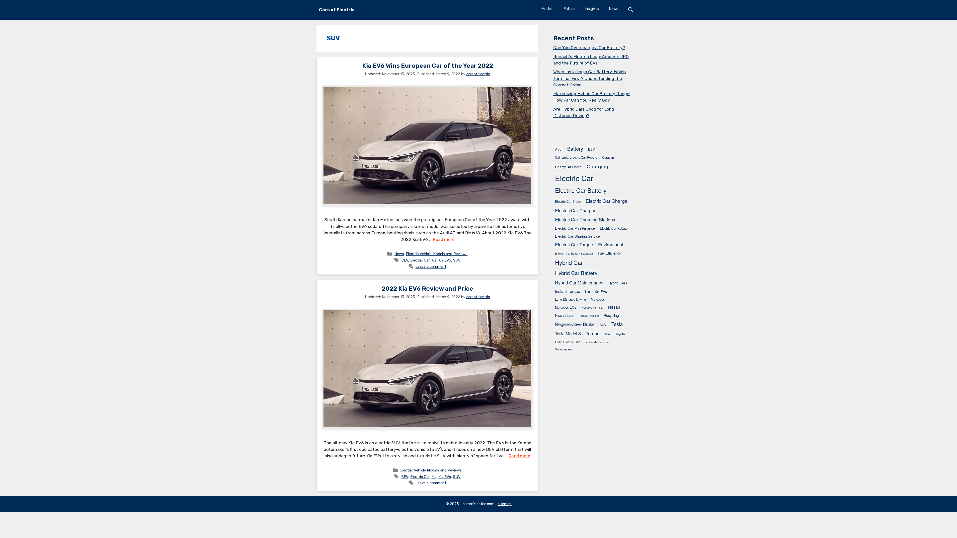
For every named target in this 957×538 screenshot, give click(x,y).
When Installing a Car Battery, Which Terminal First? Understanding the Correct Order (589, 78)
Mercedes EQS (566, 307)
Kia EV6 (444, 260)
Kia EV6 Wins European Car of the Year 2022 (427, 65)
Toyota (620, 334)
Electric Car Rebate (614, 228)
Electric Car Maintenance (575, 228)
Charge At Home (568, 166)
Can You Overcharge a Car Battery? (589, 47)
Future (569, 8)
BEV (404, 260)
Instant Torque (567, 291)
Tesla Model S (568, 333)
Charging (597, 166)
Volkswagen (563, 349)
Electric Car (419, 260)
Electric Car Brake (568, 201)
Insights (592, 8)
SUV (457, 260)
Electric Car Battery (581, 190)
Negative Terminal (592, 307)
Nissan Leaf (564, 315)
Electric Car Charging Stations (585, 219)
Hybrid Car (569, 262)
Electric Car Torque (574, 244)
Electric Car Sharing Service (577, 236)
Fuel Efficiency (609, 253)
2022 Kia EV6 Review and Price (427, 288)
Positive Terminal (589, 316)
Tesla (617, 324)
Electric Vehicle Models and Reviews (437, 254)
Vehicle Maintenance (597, 342)
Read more (444, 239)
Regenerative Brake (575, 324)
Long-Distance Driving (570, 299)
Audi (558, 149)
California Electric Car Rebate (576, 157)
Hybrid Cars (617, 282)
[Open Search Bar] (630, 9)
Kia (433, 260)
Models (547, 8)
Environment (610, 244)
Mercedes (598, 299)
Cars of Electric (337, 9)
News (613, 8)
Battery (575, 148)
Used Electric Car (567, 341)
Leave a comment (430, 267)
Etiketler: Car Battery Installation (574, 253)
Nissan (614, 307)
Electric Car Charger (575, 210)
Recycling (611, 315)
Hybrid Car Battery (576, 272)
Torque (593, 333)
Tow (607, 334)
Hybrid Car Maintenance (579, 282)
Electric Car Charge (607, 200)
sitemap (505, 504)
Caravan (608, 157)
